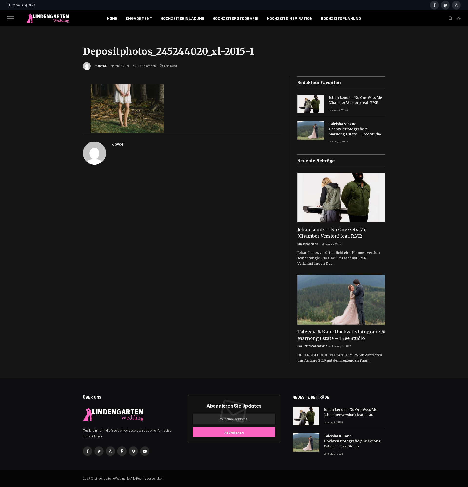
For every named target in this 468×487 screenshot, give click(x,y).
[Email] (66, 146)
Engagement (139, 18)
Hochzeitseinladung (183, 18)
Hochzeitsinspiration (290, 18)
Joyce (102, 65)
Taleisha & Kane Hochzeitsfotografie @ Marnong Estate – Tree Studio (355, 129)
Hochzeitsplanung (341, 18)
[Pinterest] (66, 135)
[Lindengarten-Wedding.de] (47, 18)
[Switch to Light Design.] (458, 18)
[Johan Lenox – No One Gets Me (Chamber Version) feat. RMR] (310, 104)
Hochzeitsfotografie (235, 18)
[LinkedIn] (66, 123)
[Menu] (10, 18)
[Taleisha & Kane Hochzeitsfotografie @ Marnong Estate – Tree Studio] (310, 130)
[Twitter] (66, 112)
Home (112, 18)
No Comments (147, 65)
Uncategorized (307, 244)
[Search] (451, 18)
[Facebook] (66, 100)
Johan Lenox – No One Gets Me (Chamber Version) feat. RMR (355, 100)
